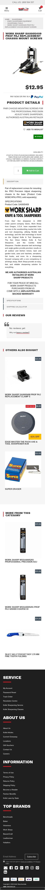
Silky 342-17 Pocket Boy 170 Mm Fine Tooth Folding (22, 655)
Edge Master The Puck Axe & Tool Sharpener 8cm (21, 443)
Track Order (8, 697)
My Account (7, 688)
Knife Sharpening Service (13, 705)
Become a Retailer (10, 790)
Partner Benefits (9, 794)
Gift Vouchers (8, 745)
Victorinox (7, 825)
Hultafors (6, 842)
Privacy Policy (8, 777)
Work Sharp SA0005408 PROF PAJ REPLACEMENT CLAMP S (23, 396)
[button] (33, 129)
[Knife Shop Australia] (23, 9)
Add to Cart (34, 171)
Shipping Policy (9, 785)
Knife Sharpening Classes (13, 709)
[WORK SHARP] (33, 123)
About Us (6, 728)
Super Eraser (13, 489)
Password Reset (9, 692)
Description (12, 181)
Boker (5, 821)
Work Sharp (7, 830)
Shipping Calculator (17, 307)
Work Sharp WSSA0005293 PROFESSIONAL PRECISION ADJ (21, 561)
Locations (7, 741)
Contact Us (7, 749)
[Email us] (6, 867)
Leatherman (8, 838)
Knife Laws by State (11, 798)
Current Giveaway (10, 737)
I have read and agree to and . (23, 862)
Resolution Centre (10, 701)
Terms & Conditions (27, 861)
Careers (6, 754)
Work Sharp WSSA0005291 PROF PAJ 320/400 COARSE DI (22, 608)
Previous (38, 79)
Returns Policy (8, 781)
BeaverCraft (8, 834)
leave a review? (23, 332)
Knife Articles (8, 732)
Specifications (14, 301)
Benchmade (8, 817)
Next (40, 79)
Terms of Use (8, 773)
